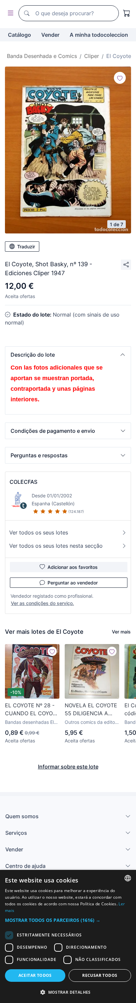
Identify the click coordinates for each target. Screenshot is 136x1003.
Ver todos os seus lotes (38, 532)
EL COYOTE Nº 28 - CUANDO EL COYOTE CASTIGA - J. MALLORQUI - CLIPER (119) (32, 709)
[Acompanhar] (120, 78)
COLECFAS (23, 481)
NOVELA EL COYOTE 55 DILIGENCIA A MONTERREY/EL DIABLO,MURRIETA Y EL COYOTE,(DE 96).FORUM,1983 (91, 709)
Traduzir (26, 246)
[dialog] (68, 936)
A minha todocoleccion (99, 34)
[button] (68, 355)
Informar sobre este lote (68, 766)
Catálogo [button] (19, 34)
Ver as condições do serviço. (42, 603)
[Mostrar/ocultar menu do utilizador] (9, 13)
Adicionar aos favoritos (73, 567)
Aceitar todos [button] (35, 975)
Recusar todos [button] (99, 975)
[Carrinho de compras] (127, 13)
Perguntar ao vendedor (73, 582)
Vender (50, 34)
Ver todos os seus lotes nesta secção (56, 545)
